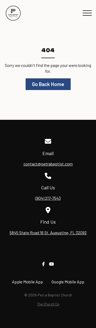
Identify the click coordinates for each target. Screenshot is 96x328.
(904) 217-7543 (48, 198)
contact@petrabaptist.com (48, 163)
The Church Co (48, 304)
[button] (87, 13)
